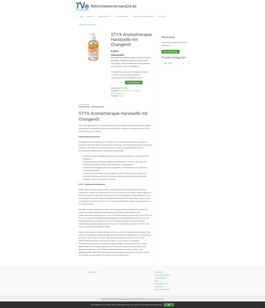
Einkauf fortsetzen (171, 52)
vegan (121, 96)
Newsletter (159, 272)
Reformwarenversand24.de (114, 6)
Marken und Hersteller (133, 90)
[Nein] (258, 305)
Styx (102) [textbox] (173, 63)
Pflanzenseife (115, 93)
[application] (94, 16)
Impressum (93, 272)
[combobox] (175, 63)
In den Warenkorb (133, 82)
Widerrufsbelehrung (162, 275)
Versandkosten (160, 278)
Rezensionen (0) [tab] (97, 107)
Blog (156, 281)
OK (169, 305)
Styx (122, 93)
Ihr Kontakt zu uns (161, 284)
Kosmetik (122, 90)
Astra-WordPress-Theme (154, 299)
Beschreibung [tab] (84, 107)
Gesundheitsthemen (162, 289)
